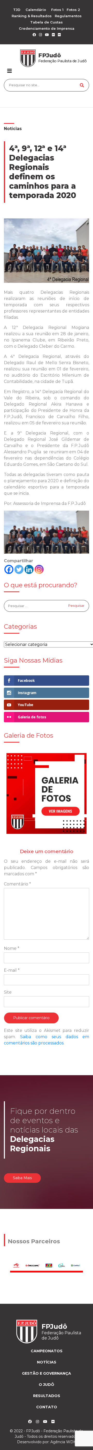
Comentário (17, 884)
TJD (16, 10)
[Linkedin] (29, 569)
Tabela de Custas (46, 22)
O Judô (46, 1384)
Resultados (46, 1395)
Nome (11, 948)
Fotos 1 (57, 10)
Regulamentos (68, 16)
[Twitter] (19, 569)
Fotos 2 (73, 10)
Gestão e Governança (46, 1373)
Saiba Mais (22, 1178)
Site (8, 992)
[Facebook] (8, 569)
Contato (46, 1407)
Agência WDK (63, 1442)
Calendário (36, 10)
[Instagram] (39, 569)
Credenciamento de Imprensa (46, 28)
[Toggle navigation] (9, 71)
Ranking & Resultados (32, 16)
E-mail (12, 970)
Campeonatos (47, 1351)
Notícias (13, 128)
